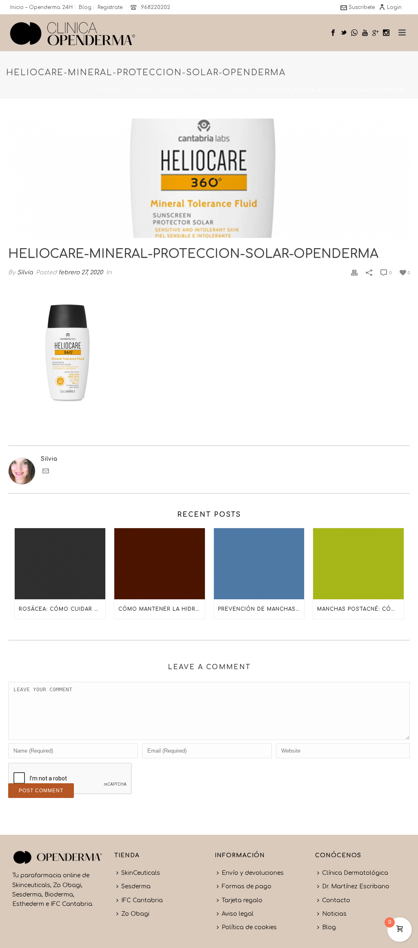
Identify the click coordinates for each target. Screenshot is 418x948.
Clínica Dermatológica (355, 873)
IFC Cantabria (142, 900)
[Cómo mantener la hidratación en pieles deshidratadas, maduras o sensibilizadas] (159, 563)
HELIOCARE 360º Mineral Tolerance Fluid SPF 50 (192, 90)
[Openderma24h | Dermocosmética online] (72, 32)
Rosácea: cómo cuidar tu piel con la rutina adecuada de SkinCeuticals (62, 609)
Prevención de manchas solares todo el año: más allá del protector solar (261, 609)
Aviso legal (237, 914)
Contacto (336, 900)
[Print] (354, 272)
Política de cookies (249, 927)
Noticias (334, 914)
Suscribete (362, 7)
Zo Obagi (135, 914)
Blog (329, 927)
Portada (108, 90)
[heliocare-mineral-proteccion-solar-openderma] (209, 178)
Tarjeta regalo (242, 900)
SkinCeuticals (140, 873)
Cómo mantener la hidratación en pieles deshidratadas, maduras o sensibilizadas (161, 609)
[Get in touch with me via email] (45, 472)
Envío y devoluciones (253, 873)
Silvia (25, 272)
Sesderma (136, 886)
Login (394, 7)
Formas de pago (246, 886)
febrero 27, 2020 (80, 272)
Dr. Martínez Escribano (355, 886)
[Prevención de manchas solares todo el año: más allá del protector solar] (259, 563)
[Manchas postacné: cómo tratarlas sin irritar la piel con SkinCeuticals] (358, 563)
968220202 (155, 7)
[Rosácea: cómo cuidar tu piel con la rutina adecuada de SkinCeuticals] (60, 563)
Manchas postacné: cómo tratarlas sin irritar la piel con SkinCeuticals (360, 609)
